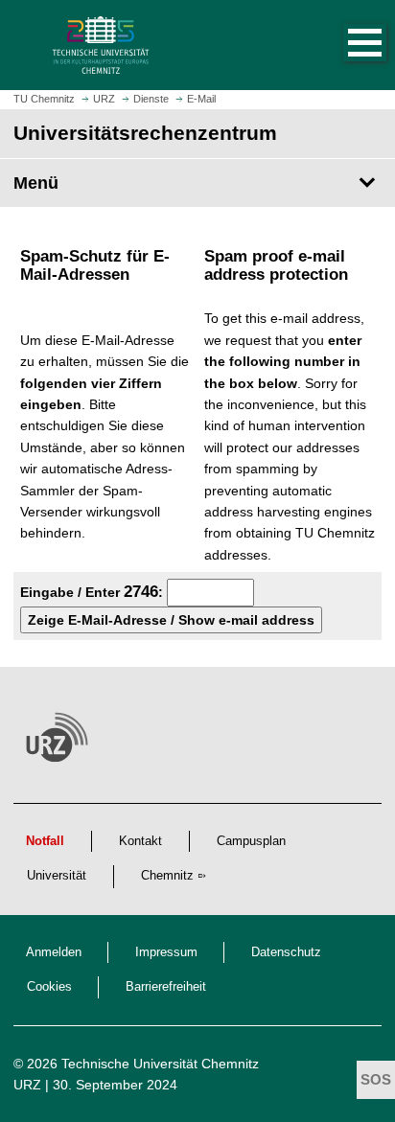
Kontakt (140, 841)
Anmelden (53, 952)
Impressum (166, 952)
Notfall (45, 841)
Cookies (49, 987)
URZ (27, 1084)
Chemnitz (167, 875)
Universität (56, 875)
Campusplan (251, 841)
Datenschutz (286, 952)
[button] (345, 45)
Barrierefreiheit (166, 987)
